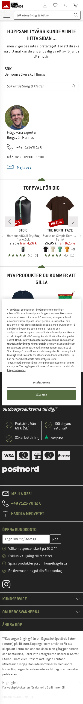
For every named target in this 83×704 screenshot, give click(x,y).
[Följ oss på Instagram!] (9, 585)
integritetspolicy (16, 370)
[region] (41, 352)
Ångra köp (12, 624)
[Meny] (6, 14)
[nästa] (73, 221)
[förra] (10, 221)
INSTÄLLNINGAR (41, 382)
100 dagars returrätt (62, 426)
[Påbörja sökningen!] (76, 15)
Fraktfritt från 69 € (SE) (25, 426)
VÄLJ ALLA (41, 394)
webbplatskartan (18, 687)
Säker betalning (27, 437)
